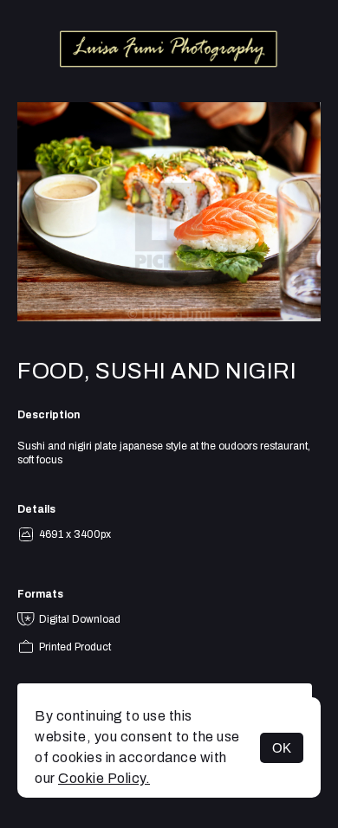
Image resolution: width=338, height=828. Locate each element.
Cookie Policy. (104, 778)
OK (281, 748)
